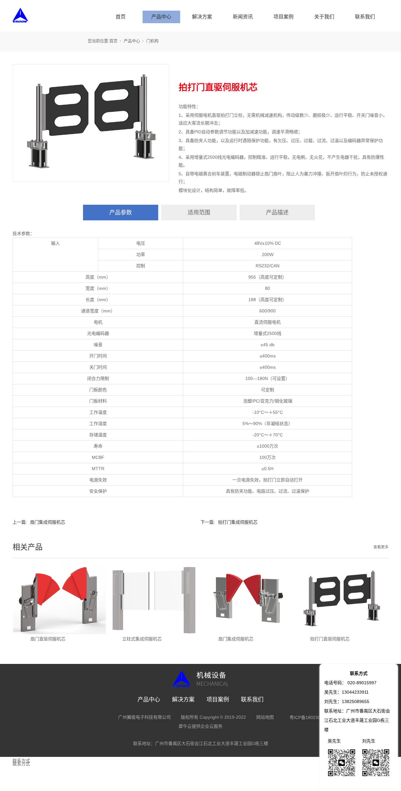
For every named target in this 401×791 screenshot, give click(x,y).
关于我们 (324, 16)
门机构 (152, 41)
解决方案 (202, 16)
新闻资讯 (243, 16)
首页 (121, 16)
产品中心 (161, 16)
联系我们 (365, 16)
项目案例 (283, 16)
